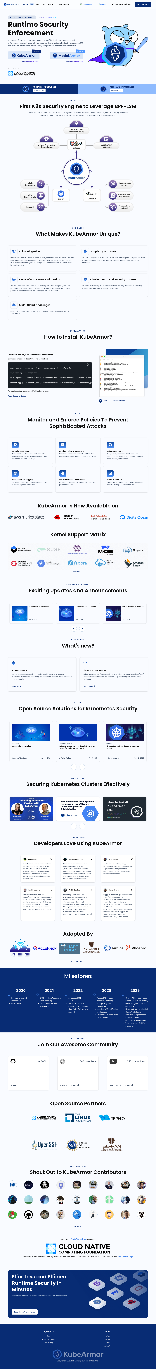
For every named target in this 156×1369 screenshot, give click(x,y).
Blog (38, 4)
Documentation (49, 4)
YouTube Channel (127, 1073)
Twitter (107, 1336)
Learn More (77, 572)
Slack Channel (78, 1073)
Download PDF (39, 90)
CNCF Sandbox (79, 1239)
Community (48, 1343)
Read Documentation (17, 396)
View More (76, 1226)
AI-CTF (26, 4)
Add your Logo (77, 961)
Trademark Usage (125, 1257)
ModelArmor (64, 4)
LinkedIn (107, 1346)
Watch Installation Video (114, 401)
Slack (107, 1343)
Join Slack (144, 4)
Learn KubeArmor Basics (24, 1312)
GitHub (28, 1073)
